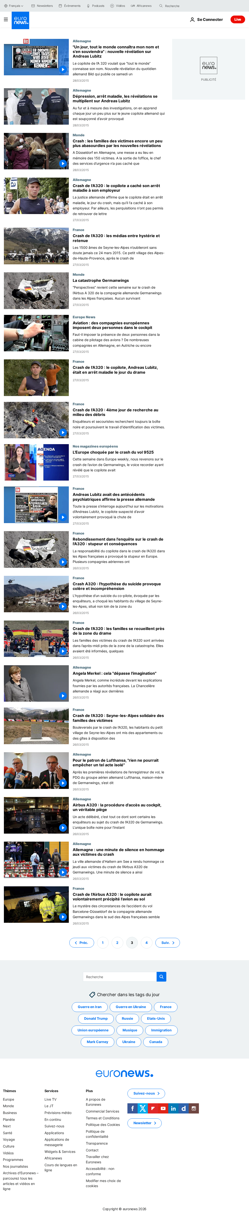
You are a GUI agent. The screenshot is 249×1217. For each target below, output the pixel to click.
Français (14, 6)
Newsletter (142, 1123)
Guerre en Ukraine (131, 1007)
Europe (8, 1099)
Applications (54, 1133)
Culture (8, 1146)
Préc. (84, 943)
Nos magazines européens (95, 446)
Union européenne (93, 1030)
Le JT (48, 1106)
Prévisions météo (57, 1113)
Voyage (9, 1139)
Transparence (97, 1143)
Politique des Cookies (103, 1124)
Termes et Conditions (102, 1118)
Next (7, 1126)
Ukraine (128, 1042)
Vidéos (8, 1153)
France (78, 230)
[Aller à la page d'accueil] (20, 20)
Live (237, 19)
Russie (127, 1018)
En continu (52, 1119)
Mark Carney (97, 1042)
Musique (130, 1030)
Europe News (84, 317)
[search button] (161, 6)
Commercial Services (102, 1111)
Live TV (50, 1099)
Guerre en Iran (90, 1007)
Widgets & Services (59, 1151)
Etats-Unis (156, 1018)
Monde (79, 135)
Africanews (53, 1158)
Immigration (161, 1030)
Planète (9, 1119)
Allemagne (82, 41)
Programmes (13, 1159)
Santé (7, 1133)
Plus (89, 1091)
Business (10, 1113)
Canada (155, 1042)
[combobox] (185, 6)
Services (51, 1091)
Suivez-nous (54, 1126)
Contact (92, 1150)
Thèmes (9, 1091)
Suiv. (165, 943)
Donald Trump (96, 1018)
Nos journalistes (15, 1166)
